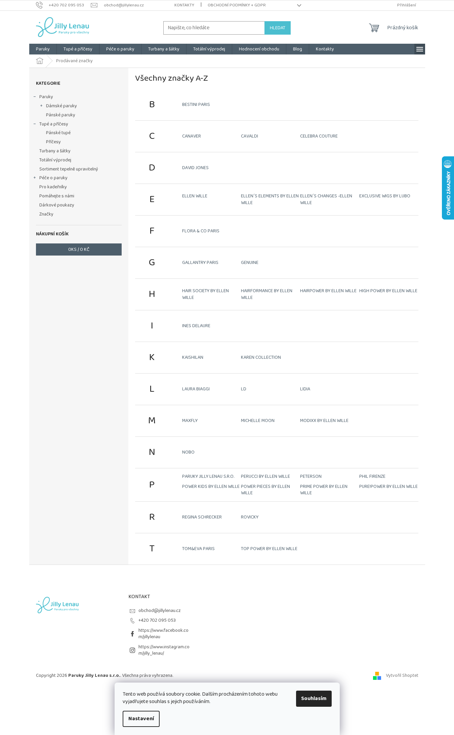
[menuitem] (42, 49)
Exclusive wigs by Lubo (384, 196)
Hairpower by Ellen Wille (328, 291)
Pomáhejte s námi (56, 196)
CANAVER (191, 136)
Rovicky (249, 517)
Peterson (311, 476)
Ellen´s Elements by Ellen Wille (270, 199)
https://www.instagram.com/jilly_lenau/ (164, 650)
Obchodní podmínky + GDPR (237, 5)
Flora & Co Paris (200, 231)
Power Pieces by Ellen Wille (265, 490)
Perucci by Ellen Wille (265, 476)
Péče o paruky (53, 178)
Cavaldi (249, 136)
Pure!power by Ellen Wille (388, 486)
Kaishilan (192, 357)
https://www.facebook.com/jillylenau (163, 634)
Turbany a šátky (55, 151)
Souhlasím (314, 698)
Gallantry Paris (200, 262)
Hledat (277, 28)
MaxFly (190, 420)
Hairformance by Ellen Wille (266, 294)
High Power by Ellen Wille (388, 291)
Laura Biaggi (196, 389)
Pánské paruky (60, 115)
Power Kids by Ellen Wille (211, 486)
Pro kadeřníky (53, 187)
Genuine (249, 262)
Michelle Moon (258, 420)
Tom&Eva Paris (198, 548)
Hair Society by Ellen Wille (205, 294)
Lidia (305, 389)
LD (243, 389)
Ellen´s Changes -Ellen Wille (326, 199)
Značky (46, 214)
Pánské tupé (58, 133)
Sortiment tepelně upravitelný (68, 169)
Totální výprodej (55, 160)
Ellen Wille (194, 196)
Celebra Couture (319, 136)
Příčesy (53, 142)
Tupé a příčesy (53, 124)
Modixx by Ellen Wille (324, 420)
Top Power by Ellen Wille (269, 548)
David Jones (195, 167)
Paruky (46, 97)
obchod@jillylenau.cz (159, 610)
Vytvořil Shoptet (402, 675)
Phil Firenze (372, 476)
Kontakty (184, 5)
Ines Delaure (196, 326)
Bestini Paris (196, 104)
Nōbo (188, 452)
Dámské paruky (61, 106)
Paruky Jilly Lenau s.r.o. (208, 476)
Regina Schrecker (202, 517)
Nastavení (141, 718)
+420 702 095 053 (157, 620)
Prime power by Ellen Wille (323, 490)
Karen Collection (261, 357)
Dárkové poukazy (56, 205)
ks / (78, 249)
